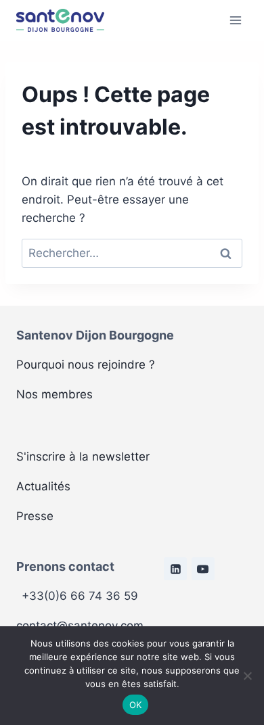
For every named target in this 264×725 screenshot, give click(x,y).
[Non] (247, 675)
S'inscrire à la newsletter (83, 456)
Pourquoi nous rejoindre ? (85, 364)
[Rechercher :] (132, 253)
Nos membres (54, 394)
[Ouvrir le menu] (235, 19)
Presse (34, 516)
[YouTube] (203, 568)
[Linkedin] (175, 568)
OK (135, 704)
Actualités (43, 486)
